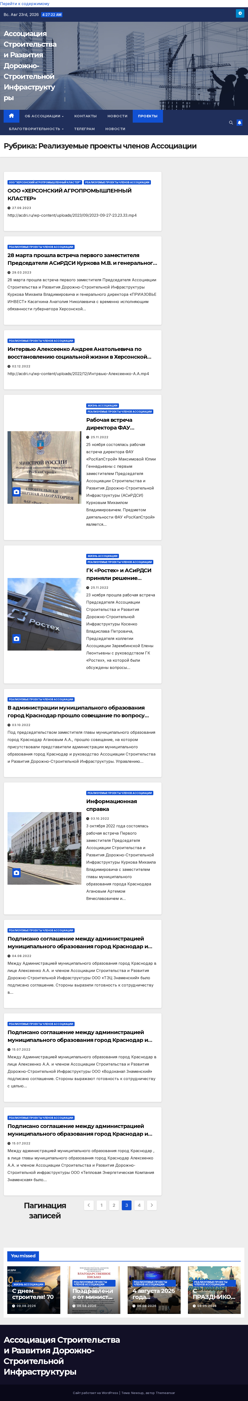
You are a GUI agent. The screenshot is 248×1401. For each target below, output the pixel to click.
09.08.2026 (26, 1306)
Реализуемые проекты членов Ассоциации (117, 182)
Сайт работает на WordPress (96, 1393)
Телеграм (84, 129)
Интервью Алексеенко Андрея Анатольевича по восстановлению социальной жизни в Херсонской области (77, 357)
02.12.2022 (21, 366)
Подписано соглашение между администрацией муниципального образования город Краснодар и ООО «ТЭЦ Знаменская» (78, 946)
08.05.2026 (207, 1306)
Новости (118, 116)
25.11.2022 (99, 437)
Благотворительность (35, 129)
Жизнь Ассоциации (102, 405)
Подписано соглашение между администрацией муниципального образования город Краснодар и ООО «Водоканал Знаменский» (78, 1040)
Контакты (85, 116)
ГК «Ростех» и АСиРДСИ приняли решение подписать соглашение (118, 578)
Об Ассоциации (43, 116)
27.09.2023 (21, 208)
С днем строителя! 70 (32, 1293)
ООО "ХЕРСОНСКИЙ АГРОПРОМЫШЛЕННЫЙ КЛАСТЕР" (45, 182)
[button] (231, 122)
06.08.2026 (86, 1306)
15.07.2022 (21, 1049)
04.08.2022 (21, 956)
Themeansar (165, 1393)
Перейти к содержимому (24, 3)
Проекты (148, 116)
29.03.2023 (21, 272)
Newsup (137, 1393)
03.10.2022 (21, 725)
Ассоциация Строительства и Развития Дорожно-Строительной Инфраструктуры (30, 65)
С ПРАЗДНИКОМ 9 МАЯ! (212, 1296)
